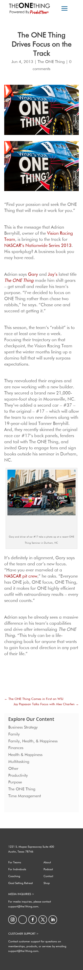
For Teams (14, 862)
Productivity (18, 775)
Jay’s (52, 274)
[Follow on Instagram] (12, 919)
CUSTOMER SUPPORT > (23, 933)
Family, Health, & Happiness (33, 741)
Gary (33, 274)
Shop (47, 883)
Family (14, 734)
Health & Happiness (25, 755)
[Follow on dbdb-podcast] (22, 919)
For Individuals (17, 869)
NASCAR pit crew (20, 576)
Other (13, 769)
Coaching (14, 876)
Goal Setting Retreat (20, 883)
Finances (15, 748)
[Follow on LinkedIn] (53, 919)
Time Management (24, 796)
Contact (48, 876)
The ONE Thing (51, 62)
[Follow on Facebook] (32, 919)
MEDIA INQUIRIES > (21, 894)
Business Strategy (23, 727)
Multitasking (18, 762)
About (47, 862)
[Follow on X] (42, 919)
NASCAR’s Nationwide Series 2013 (38, 245)
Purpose (15, 782)
